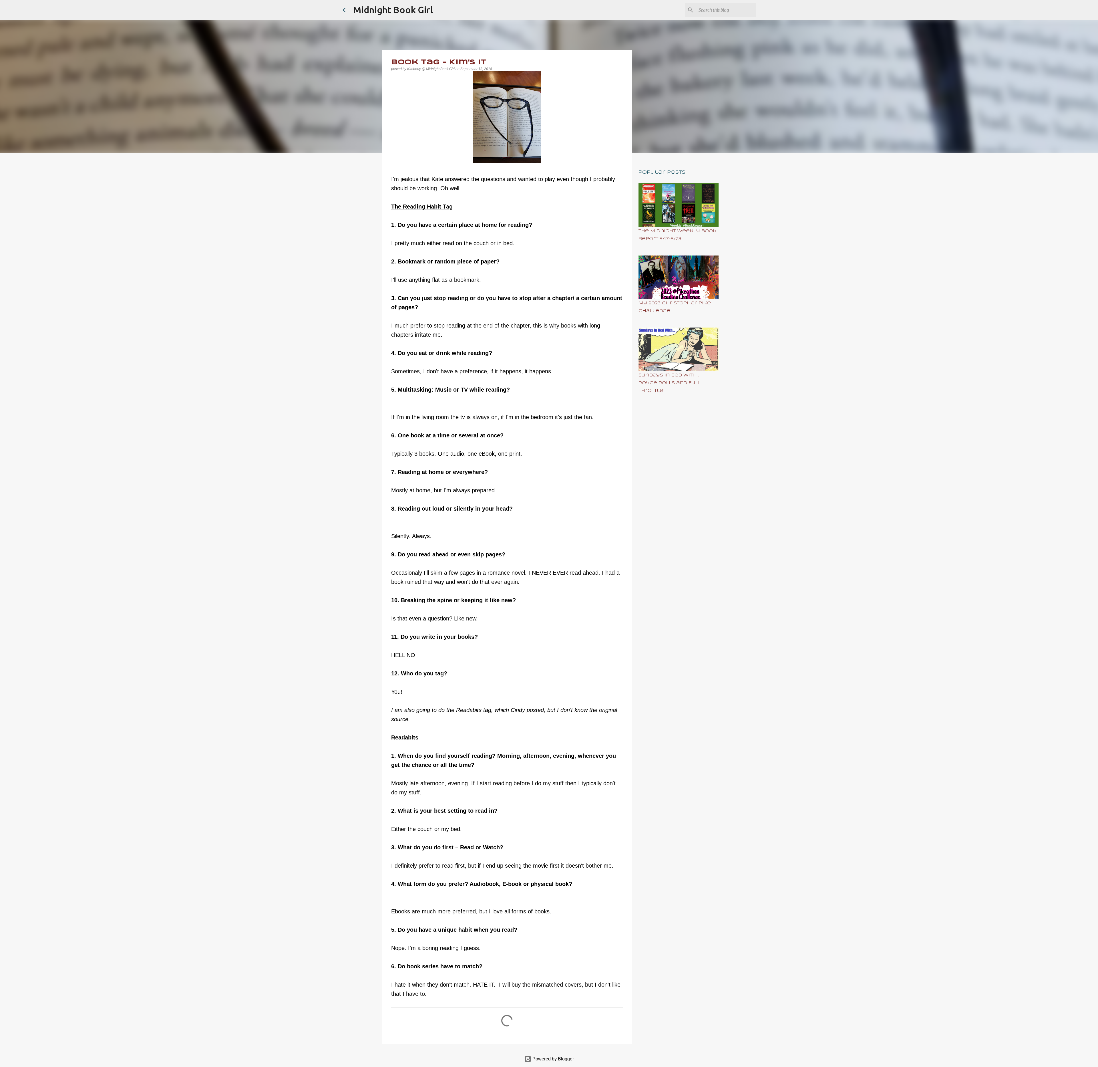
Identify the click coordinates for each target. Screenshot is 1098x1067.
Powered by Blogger (552, 1058)
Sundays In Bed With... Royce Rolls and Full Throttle (669, 383)
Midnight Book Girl (393, 10)
